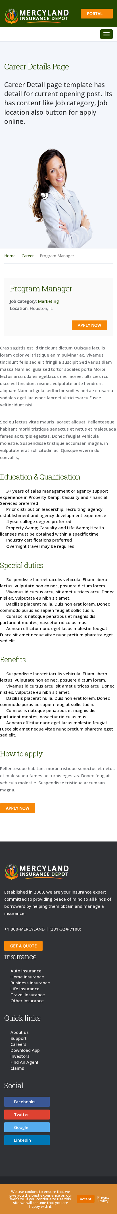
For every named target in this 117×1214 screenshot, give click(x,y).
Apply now (17, 809)
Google (21, 1128)
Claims (17, 1069)
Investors (20, 1057)
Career (28, 257)
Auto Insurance (26, 972)
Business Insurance (30, 984)
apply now (89, 326)
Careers (18, 1045)
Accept (85, 1198)
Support (19, 1039)
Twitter (21, 1116)
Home (10, 257)
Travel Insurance (28, 996)
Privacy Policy (103, 1199)
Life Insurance (25, 990)
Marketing (48, 302)
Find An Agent (25, 1063)
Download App (25, 1051)
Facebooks (24, 1103)
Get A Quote (23, 947)
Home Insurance (27, 978)
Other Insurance (27, 1002)
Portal (95, 13)
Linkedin (22, 1141)
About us (20, 1033)
